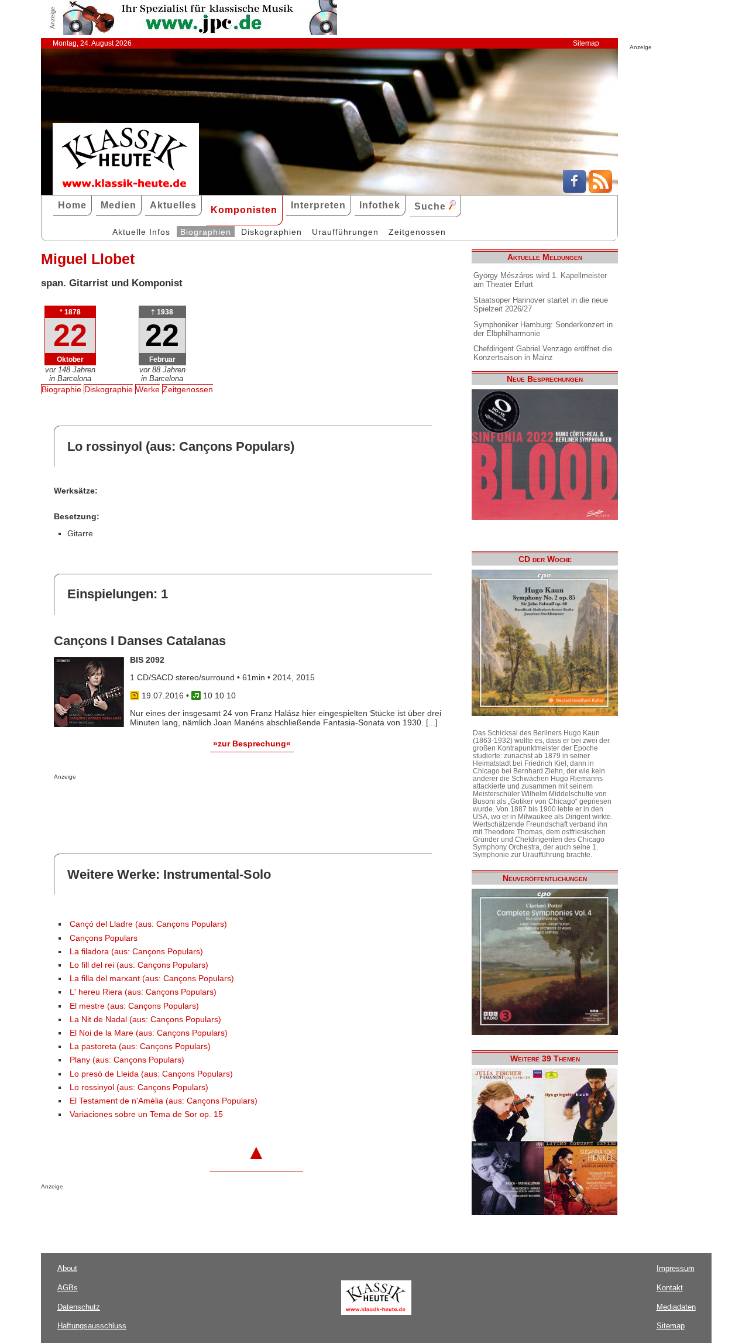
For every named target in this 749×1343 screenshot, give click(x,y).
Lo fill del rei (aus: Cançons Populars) (139, 965)
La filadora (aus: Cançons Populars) (136, 951)
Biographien (205, 232)
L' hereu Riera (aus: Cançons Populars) (143, 992)
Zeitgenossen (417, 232)
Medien (118, 205)
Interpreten (318, 205)
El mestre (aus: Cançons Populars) (134, 1006)
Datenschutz (78, 1307)
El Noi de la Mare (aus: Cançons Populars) (149, 1033)
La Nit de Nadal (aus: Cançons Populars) (145, 1019)
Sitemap (586, 43)
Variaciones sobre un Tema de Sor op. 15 (146, 1114)
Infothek (379, 205)
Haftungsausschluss (91, 1325)
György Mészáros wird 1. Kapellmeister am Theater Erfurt (540, 280)
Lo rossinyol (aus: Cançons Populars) (139, 1087)
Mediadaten (676, 1307)
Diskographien (271, 232)
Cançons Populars (104, 938)
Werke (148, 389)
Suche (431, 206)
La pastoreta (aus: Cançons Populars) (140, 1046)
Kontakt (670, 1287)
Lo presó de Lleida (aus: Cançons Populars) (151, 1074)
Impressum (676, 1268)
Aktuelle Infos (141, 232)
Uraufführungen (345, 232)
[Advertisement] (191, 803)
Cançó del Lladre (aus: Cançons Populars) (148, 924)
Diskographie (108, 389)
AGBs (67, 1287)
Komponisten (244, 210)
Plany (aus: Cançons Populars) (127, 1060)
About (67, 1268)
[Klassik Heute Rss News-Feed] (600, 190)
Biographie (61, 389)
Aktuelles (173, 205)
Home (72, 205)
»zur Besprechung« (252, 743)
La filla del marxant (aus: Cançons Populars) (152, 978)
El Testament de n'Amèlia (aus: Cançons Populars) (163, 1101)
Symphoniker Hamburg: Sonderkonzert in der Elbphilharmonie (543, 329)
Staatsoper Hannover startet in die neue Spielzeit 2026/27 (540, 304)
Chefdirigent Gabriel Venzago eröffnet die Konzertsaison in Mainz (542, 353)
